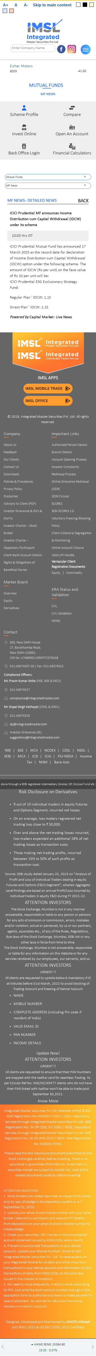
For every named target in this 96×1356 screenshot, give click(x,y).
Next (91, 69)
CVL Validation (62, 613)
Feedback (10, 452)
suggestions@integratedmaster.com (35, 738)
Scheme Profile (24, 115)
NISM (43, 762)
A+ (5, 5)
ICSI (35, 756)
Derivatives (11, 608)
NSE (8, 751)
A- (26, 5)
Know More (48, 1101)
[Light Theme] (78, 4)
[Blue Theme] (5, 11)
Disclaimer (11, 496)
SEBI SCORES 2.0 (63, 511)
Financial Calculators (72, 153)
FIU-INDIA (65, 756)
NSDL (81, 751)
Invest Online (24, 134)
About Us (10, 445)
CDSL (66, 751)
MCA (22, 756)
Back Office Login (24, 153)
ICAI (48, 756)
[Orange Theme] (11, 11)
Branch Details (62, 452)
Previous (4, 69)
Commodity (74, 573)
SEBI (7, 756)
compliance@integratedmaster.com (34, 698)
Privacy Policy (13, 489)
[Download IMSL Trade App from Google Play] (48, 388)
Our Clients (11, 460)
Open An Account (72, 134)
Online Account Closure (68, 548)
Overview (10, 593)
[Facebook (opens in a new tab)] (61, 49)
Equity (8, 601)
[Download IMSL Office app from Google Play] (48, 400)
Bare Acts (61, 762)
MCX (34, 751)
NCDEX (50, 751)
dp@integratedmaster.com (28, 724)
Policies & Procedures (18, 482)
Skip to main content (52, 5)
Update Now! (48, 1053)
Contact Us (11, 467)
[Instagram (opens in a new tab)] (71, 49)
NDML (56, 621)
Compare (72, 115)
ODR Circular (60, 496)
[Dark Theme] (85, 4)
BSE (21, 751)
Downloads (11, 474)
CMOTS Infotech (78, 1322)
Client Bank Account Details (23, 555)
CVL (54, 606)
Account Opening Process (69, 460)
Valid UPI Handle (63, 555)
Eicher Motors (21, 66)
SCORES (57, 504)
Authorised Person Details (69, 445)
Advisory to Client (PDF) (20, 504)
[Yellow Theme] (91, 4)
